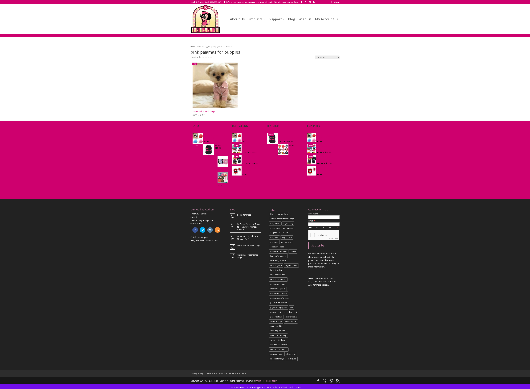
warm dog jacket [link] (276, 354)
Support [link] (275, 19)
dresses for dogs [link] (277, 247)
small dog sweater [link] (277, 331)
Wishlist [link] (305, 19)
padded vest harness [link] (278, 303)
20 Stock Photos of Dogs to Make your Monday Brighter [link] (248, 227)
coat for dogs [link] (282, 214)
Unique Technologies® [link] (266, 380)
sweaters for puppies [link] (278, 345)
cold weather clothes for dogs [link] (282, 219)
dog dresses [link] (275, 228)
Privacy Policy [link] (196, 373)
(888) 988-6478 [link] (197, 240)
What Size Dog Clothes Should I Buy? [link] (247, 237)
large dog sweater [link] (277, 275)
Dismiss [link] (297, 387)
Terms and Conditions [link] (329, 228)
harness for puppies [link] (278, 256)
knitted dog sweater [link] (278, 261)
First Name (313, 213)
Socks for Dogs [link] (244, 214)
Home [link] (192, 46)
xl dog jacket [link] (291, 354)
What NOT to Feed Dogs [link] (248, 245)
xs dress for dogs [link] (277, 359)
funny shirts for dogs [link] (278, 251)
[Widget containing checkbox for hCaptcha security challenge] (323, 235)
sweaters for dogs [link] (277, 340)
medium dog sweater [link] (278, 293)
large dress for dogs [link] (278, 279)
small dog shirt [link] (276, 326)
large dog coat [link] (276, 265)
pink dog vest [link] (275, 312)
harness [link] (293, 251)
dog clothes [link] (275, 223)
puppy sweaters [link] (291, 317)
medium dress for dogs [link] (279, 298)
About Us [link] (237, 19)
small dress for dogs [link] (278, 335)
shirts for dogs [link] (276, 321)
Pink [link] (291, 307)
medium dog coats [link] (277, 284)
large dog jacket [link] (291, 265)
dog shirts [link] (274, 242)
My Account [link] (324, 19)
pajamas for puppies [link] (278, 307)
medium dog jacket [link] (277, 289)
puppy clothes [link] (276, 317)
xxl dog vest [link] (291, 359)
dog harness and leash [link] (279, 233)
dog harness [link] (288, 228)
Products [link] (255, 19)
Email (311, 220)
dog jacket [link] (274, 237)
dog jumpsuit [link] (287, 237)
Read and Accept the (324, 228)
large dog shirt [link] (276, 270)
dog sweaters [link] (286, 242)
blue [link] (272, 214)
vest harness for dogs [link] (278, 349)
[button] (302, 2)
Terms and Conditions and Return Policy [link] (226, 373)
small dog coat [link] (290, 321)
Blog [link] (291, 19)
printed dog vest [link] (290, 312)
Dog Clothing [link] (288, 223)
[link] (335, 2)
